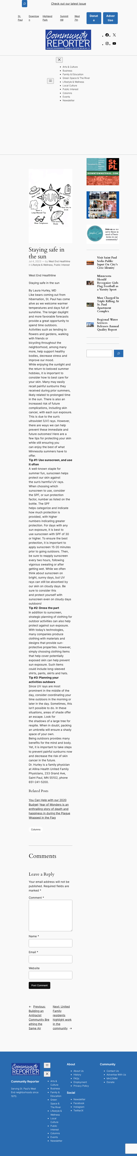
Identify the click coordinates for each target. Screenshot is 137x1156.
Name (34, 936)
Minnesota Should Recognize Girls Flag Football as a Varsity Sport (107, 282)
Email (33, 952)
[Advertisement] (68, 129)
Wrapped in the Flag (42, 817)
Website (34, 968)
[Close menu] (59, 60)
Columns (35, 829)
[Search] (118, 353)
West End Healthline (59, 261)
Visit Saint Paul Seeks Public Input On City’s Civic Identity (107, 263)
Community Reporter (25, 1081)
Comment (36, 897)
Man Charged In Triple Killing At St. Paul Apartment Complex (108, 304)
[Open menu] (50, 81)
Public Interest (62, 264)
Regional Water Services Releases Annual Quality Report (108, 325)
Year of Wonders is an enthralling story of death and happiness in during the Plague (49, 809)
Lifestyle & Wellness (42, 264)
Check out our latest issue (68, 3)
